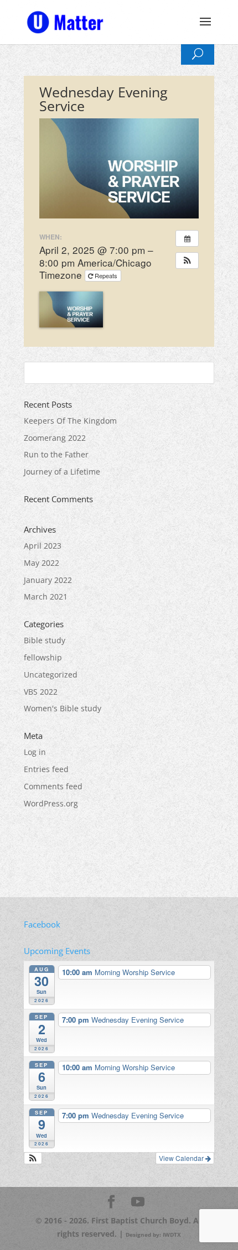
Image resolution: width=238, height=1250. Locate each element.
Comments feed (53, 786)
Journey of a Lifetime (62, 471)
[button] (187, 260)
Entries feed (46, 769)
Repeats (106, 275)
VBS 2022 (41, 691)
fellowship (43, 657)
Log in (35, 752)
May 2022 (41, 563)
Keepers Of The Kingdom (70, 420)
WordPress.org (51, 803)
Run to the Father (56, 454)
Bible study (44, 640)
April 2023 (42, 545)
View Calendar (182, 1158)
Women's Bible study (62, 708)
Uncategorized (50, 674)
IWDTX (172, 1234)
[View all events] (187, 238)
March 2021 (46, 596)
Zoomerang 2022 (55, 438)
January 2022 (48, 580)
